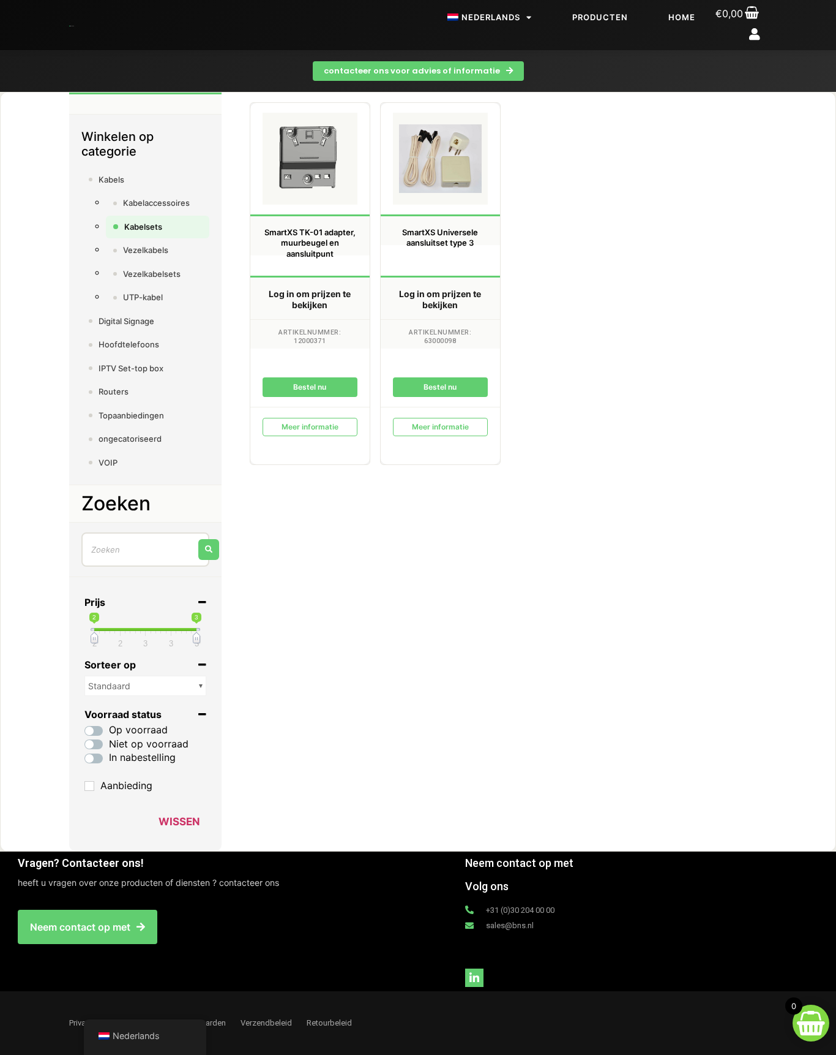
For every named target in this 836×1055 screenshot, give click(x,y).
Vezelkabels (145, 250)
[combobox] (145, 549)
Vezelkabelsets (152, 274)
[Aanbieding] (89, 786)
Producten (600, 17)
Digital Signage (126, 321)
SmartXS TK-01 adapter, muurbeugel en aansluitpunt (310, 243)
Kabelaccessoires (156, 203)
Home (681, 17)
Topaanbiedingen (131, 415)
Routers (114, 391)
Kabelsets (143, 227)
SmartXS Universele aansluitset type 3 (440, 237)
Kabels (111, 179)
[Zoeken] (208, 549)
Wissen (179, 821)
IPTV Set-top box (131, 368)
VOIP (108, 462)
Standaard (109, 686)
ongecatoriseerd (130, 439)
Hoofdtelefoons (129, 344)
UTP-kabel (143, 297)
